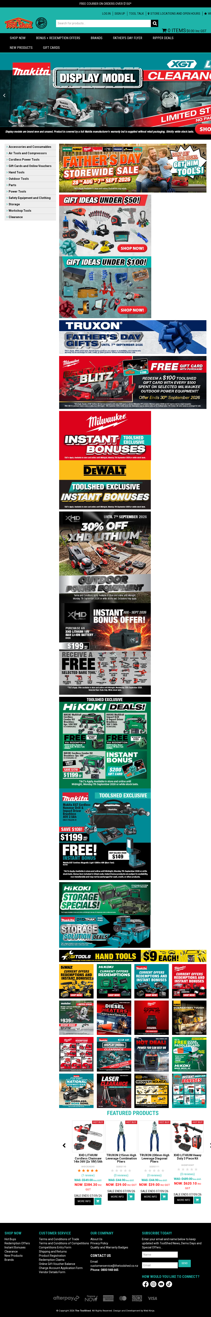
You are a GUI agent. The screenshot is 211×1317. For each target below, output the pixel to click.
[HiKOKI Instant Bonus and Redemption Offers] (114, 981)
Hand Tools (17, 172)
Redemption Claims (51, 1259)
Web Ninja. (149, 1310)
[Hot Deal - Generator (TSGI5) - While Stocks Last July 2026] (151, 1054)
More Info (84, 1201)
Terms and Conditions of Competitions (62, 1243)
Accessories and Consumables (30, 146)
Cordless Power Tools (24, 159)
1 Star (79, 1171)
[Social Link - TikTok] (169, 1283)
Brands (96, 38)
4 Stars (92, 1171)
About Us (96, 1239)
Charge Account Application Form (61, 1268)
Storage (14, 204)
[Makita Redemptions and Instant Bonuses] (151, 981)
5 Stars (97, 1171)
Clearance (16, 217)
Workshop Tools (20, 210)
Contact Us (100, 1255)
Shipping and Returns (53, 1251)
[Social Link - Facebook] (145, 1283)
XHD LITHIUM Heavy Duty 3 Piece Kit (187, 1157)
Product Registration (52, 1255)
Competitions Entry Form (55, 1247)
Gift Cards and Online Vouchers (30, 166)
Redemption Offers (17, 1243)
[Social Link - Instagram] (153, 1283)
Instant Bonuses (15, 1247)
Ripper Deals (163, 38)
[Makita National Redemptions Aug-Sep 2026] (76, 1090)
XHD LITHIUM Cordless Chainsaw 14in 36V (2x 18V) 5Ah (88, 1158)
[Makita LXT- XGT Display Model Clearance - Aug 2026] (114, 1054)
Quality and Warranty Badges (109, 1247)
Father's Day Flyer (127, 38)
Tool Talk (136, 13)
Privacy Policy (99, 1243)
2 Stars (84, 1171)
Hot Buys (10, 1239)
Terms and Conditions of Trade (59, 1239)
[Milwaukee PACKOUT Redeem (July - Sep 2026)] (76, 1054)
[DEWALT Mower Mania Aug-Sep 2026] (151, 1090)
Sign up (120, 13)
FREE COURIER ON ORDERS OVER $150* (105, 3)
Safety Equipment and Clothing (30, 198)
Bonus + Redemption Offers (58, 38)
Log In (106, 13)
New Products (21, 48)
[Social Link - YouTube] (161, 1283)
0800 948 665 (109, 1269)
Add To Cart (97, 1201)
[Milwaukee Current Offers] (189, 981)
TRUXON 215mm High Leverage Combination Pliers (121, 1158)
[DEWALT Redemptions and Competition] (76, 981)
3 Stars (88, 1171)
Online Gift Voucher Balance (57, 1264)
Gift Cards (51, 48)
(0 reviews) (121, 1175)
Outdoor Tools (19, 178)
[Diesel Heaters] (114, 1017)
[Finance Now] (91, 1298)
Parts (12, 185)
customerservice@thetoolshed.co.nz (114, 1265)
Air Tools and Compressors (28, 153)
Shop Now (18, 38)
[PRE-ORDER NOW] (151, 1017)
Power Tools (17, 191)
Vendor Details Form (52, 1272)
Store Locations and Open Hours (175, 13)
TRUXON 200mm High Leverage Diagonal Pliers (154, 1158)
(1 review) (88, 1175)
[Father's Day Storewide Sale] (132, 167)
